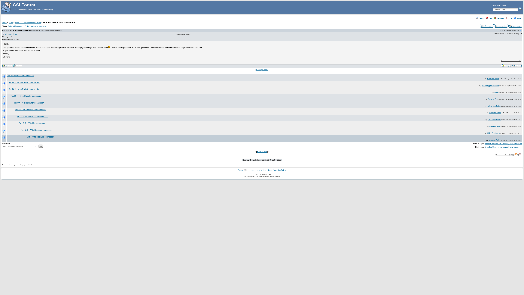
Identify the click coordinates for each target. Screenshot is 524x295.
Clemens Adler (11, 34)
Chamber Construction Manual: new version (502, 147)
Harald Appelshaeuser (490, 86)
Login (509, 18)
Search (481, 18)
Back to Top (262, 152)
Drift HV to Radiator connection (20, 76)
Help (490, 18)
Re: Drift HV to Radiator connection (17, 31)
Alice (11, 23)
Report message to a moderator (511, 61)
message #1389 (38, 30)
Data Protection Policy (277, 170)
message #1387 (56, 30)
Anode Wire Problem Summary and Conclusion (503, 144)
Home (518, 18)
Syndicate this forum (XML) (504, 155)
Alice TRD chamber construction (28, 23)
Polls (27, 26)
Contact (241, 170)
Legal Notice (261, 170)
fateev (496, 92)
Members (500, 18)
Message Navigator (38, 26)
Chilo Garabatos (494, 106)
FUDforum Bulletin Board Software (269, 176)
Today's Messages (15, 26)
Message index (262, 70)
